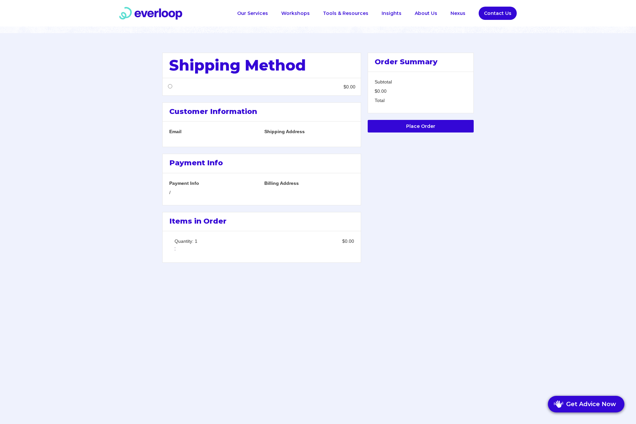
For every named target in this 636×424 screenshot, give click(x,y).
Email (175, 131)
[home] (150, 13)
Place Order (420, 126)
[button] (345, 13)
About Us (426, 13)
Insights (391, 13)
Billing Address (281, 183)
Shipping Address (284, 131)
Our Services (252, 13)
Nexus (457, 13)
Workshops (295, 13)
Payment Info (184, 183)
